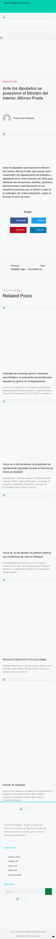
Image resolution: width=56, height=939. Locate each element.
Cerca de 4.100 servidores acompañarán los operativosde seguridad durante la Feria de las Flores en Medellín (28, 468)
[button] (28, 30)
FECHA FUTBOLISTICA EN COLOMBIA (25, 659)
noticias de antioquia (14, 785)
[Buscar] (48, 891)
